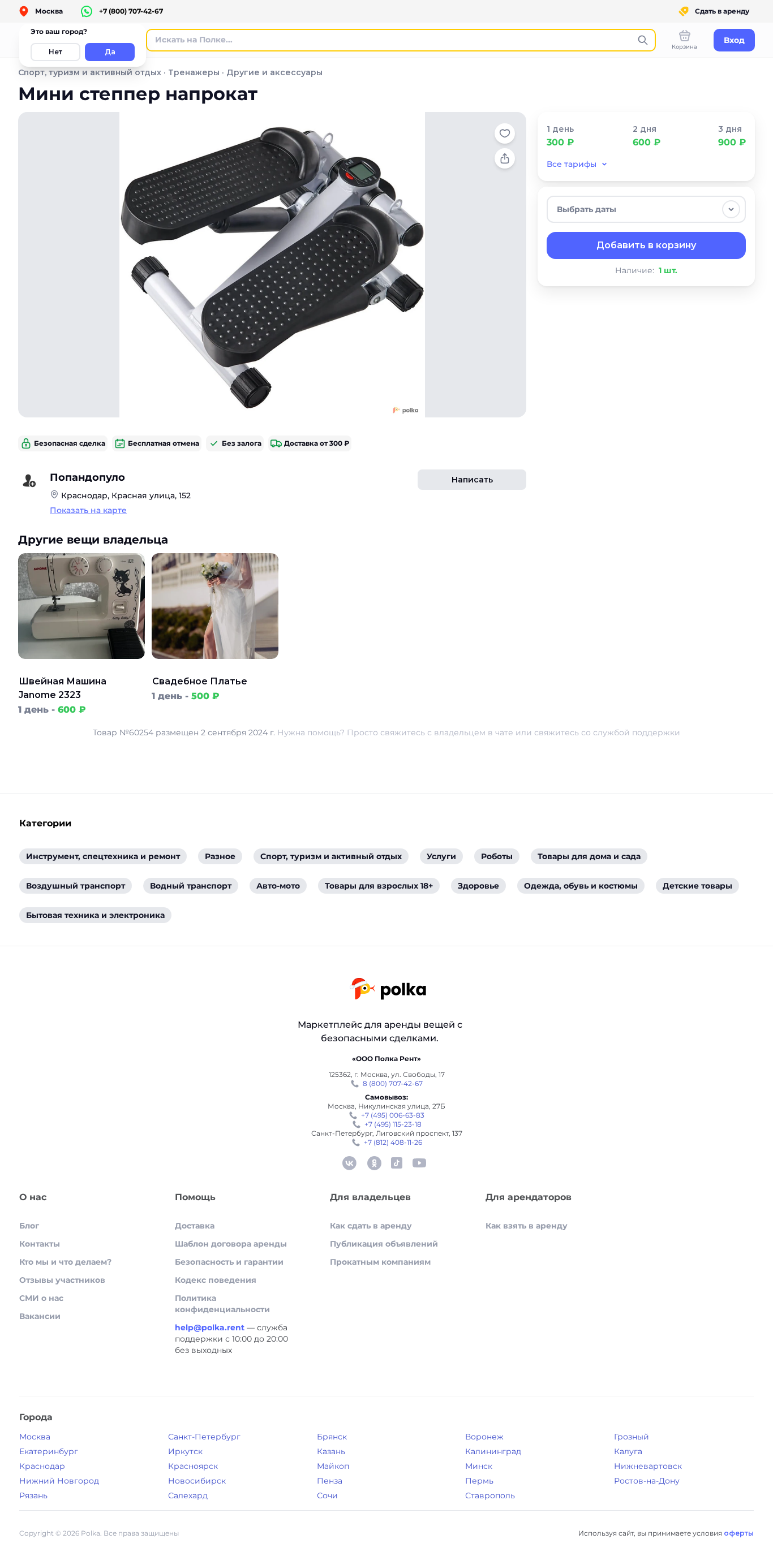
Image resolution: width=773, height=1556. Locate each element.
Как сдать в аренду (371, 1226)
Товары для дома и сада (589, 856)
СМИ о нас (41, 1298)
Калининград (493, 1451)
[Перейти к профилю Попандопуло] (29, 480)
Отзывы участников (62, 1280)
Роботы (497, 856)
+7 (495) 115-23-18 (393, 1124)
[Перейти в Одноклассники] (374, 1163)
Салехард (188, 1495)
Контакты (39, 1244)
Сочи (327, 1495)
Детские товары (697, 886)
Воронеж (484, 1437)
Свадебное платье (199, 681)
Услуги (441, 856)
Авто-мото (278, 886)
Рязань (33, 1495)
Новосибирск (197, 1481)
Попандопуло (87, 477)
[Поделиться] (505, 158)
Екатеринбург (48, 1451)
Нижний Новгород (59, 1481)
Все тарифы (571, 164)
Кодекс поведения (215, 1280)
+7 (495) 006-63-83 (392, 1115)
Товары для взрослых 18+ (379, 886)
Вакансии (40, 1316)
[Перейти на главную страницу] (388, 990)
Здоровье (478, 886)
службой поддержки (636, 732)
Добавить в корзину (646, 245)
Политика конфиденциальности (222, 1303)
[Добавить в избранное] (505, 133)
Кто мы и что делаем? (65, 1262)
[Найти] (642, 40)
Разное (220, 856)
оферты (739, 1533)
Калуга (628, 1451)
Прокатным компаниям (380, 1262)
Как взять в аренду (527, 1226)
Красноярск (193, 1466)
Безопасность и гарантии (229, 1262)
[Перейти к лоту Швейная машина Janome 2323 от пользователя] (81, 668)
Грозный (631, 1437)
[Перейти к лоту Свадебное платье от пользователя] (215, 668)
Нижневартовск (648, 1466)
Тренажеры (194, 72)
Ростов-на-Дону (647, 1481)
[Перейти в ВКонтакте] (349, 1163)
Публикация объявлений (384, 1244)
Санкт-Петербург (204, 1437)
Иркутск (185, 1451)
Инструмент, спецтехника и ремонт (103, 856)
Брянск (332, 1437)
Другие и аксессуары (274, 72)
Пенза (329, 1481)
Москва (34, 1437)
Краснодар (42, 1466)
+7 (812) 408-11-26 (393, 1142)
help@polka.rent (211, 1327)
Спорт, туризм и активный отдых (89, 72)
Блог (29, 1226)
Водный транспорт (190, 886)
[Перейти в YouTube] (419, 1163)
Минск (478, 1466)
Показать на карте (88, 510)
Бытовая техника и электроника (95, 915)
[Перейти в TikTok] (396, 1163)
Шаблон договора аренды (231, 1244)
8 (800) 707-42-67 (393, 1083)
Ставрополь (490, 1495)
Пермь (479, 1481)
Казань (331, 1451)
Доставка (194, 1226)
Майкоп (333, 1466)
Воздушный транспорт (75, 886)
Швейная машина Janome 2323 (62, 688)
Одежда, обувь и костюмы (581, 886)
